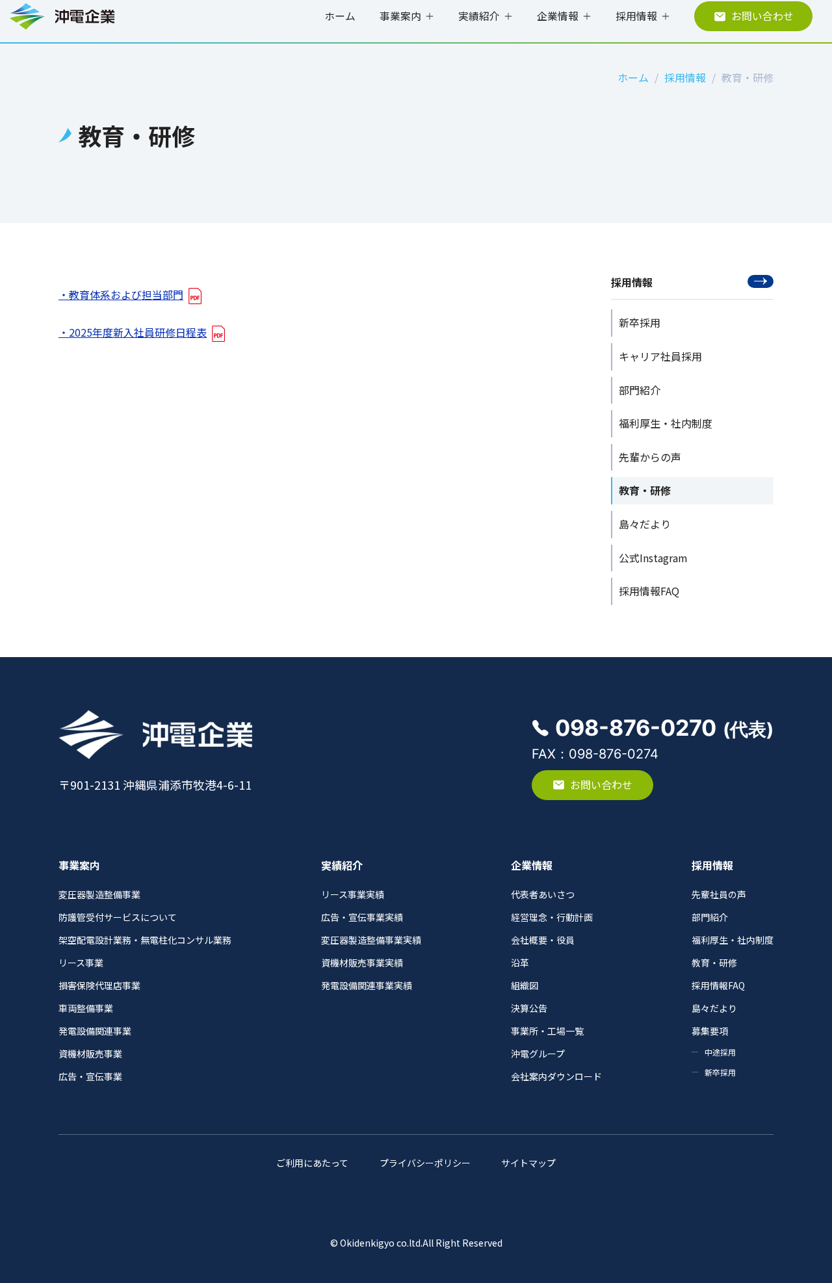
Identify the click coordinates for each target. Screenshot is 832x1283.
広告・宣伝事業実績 (362, 917)
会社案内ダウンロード (556, 1076)
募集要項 (710, 1030)
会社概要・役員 (543, 939)
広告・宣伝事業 (90, 1076)
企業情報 (557, 15)
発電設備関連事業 (94, 1030)
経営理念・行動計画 (552, 917)
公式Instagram (653, 557)
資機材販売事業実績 (362, 962)
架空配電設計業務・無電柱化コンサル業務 (144, 939)
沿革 (520, 962)
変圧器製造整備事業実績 (371, 939)
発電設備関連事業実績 (366, 985)
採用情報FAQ (649, 591)
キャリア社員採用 (660, 356)
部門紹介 (639, 390)
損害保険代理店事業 (99, 985)
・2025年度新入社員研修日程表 (132, 332)
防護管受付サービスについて (117, 917)
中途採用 (720, 1051)
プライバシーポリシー (425, 1162)
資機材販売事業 (90, 1053)
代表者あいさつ (543, 894)
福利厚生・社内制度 (665, 423)
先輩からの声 (650, 457)
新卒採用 (639, 322)
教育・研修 (645, 490)
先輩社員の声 (719, 894)
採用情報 (636, 15)
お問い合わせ (762, 15)
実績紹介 (479, 15)
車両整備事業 (85, 1008)
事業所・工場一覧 (547, 1030)
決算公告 (529, 1008)
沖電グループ (538, 1053)
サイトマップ (528, 1162)
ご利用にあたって (312, 1162)
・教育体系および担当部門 (120, 294)
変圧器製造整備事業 (99, 894)
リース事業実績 (352, 894)
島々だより (645, 524)
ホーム (340, 15)
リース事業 (80, 962)
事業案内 (400, 15)
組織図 (524, 985)
